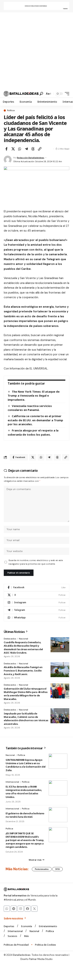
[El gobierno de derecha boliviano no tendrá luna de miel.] (58, 814)
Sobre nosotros (14, 918)
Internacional (12, 782)
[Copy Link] (39, 149)
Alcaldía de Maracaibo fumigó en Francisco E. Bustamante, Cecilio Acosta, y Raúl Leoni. (23, 670)
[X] (36, 595)
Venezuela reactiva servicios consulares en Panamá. (30, 408)
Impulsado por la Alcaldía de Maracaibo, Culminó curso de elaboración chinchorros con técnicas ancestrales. (26, 719)
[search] (41, 94)
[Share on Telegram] (26, 149)
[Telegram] (36, 610)
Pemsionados (42, 869)
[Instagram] (36, 602)
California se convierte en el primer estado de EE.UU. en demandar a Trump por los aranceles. (35, 420)
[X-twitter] (34, 909)
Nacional (23, 638)
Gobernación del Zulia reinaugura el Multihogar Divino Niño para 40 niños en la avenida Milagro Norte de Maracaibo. (26, 694)
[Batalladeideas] (21, 93)
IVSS (57, 869)
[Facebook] (36, 587)
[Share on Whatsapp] (19, 149)
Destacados (10, 638)
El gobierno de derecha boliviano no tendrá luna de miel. (25, 815)
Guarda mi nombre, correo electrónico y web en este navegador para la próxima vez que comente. (35, 562)
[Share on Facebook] (6, 149)
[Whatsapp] (7, 909)
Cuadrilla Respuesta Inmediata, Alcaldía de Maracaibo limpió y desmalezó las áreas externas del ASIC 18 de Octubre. (23, 647)
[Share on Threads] (33, 149)
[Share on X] (13, 149)
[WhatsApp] (36, 617)
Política (11, 110)
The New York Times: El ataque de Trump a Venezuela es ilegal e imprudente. (34, 395)
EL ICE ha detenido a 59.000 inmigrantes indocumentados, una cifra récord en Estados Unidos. (24, 792)
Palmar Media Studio (41, 959)
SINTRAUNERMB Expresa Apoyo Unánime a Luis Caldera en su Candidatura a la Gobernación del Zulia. (25, 765)
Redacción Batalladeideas (30, 157)
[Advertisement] (36, 51)
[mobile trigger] (66, 93)
